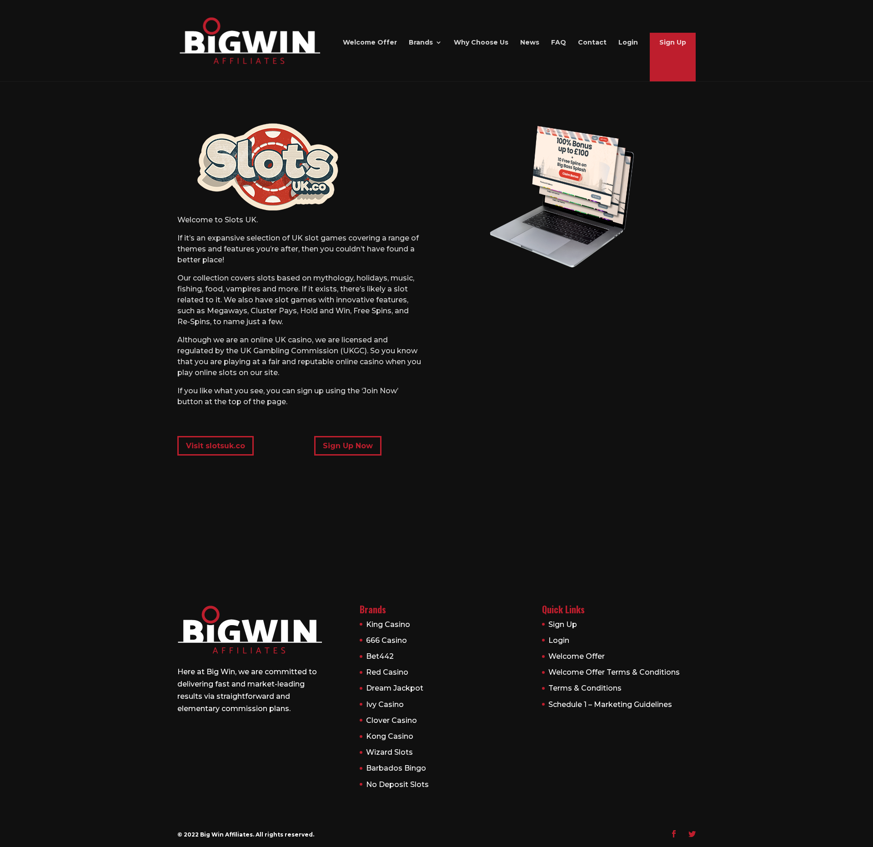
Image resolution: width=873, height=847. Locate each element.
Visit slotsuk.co (215, 445)
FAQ (558, 42)
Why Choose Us (481, 42)
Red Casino (387, 672)
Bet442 (380, 656)
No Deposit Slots (397, 784)
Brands (421, 42)
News (529, 42)
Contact (592, 42)
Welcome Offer (370, 42)
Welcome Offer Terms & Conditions (614, 672)
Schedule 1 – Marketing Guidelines (610, 704)
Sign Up (672, 42)
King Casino (388, 624)
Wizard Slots (389, 752)
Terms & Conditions (585, 688)
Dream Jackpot (394, 688)
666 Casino (386, 640)
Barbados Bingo (396, 768)
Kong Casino (389, 736)
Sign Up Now (348, 445)
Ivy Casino (385, 704)
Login (628, 42)
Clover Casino (391, 720)
